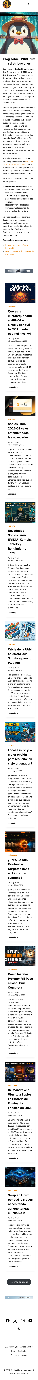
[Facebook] (7, 1320)
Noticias (11, 419)
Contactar (22, 1351)
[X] (15, 1320)
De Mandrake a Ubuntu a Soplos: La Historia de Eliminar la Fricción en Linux (20, 1099)
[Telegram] (19, 1328)
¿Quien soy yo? (11, 1347)
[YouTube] (30, 1320)
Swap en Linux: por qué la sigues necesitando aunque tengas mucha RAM (20, 1204)
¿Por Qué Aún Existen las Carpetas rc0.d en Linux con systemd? (18, 869)
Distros (11, 745)
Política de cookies (19, 1355)
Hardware (12, 306)
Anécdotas (12, 855)
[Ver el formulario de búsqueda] (29, 4)
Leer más (12, 387)
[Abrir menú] (33, 4)
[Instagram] (23, 1320)
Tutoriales (12, 969)
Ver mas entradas (19, 1282)
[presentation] (20, 293)
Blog (13, 1351)
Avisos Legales (26, 1347)
